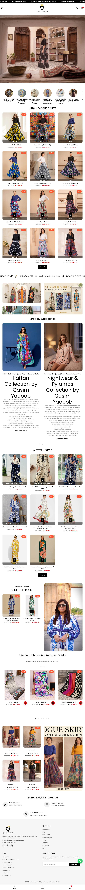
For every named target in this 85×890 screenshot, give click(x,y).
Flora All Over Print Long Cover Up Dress (42, 487)
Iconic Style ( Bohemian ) (15, 183)
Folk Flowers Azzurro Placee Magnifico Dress (70, 527)
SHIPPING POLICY (7, 862)
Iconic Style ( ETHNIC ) (70, 145)
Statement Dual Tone (69, 702)
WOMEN (44, 840)
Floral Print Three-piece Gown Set (70, 487)
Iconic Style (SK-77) (14, 260)
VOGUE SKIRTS (46, 835)
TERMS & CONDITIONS (8, 868)
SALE (43, 832)
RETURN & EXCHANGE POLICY (10, 859)
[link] (63, 617)
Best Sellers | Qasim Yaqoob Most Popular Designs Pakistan (22, 101)
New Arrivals (45, 829)
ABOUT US (5, 857)
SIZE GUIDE (45, 843)
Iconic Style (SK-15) (11, 753)
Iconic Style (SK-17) (70, 222)
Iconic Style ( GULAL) (14, 145)
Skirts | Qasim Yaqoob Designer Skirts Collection (73, 100)
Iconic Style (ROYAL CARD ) (14, 222)
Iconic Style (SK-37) (70, 260)
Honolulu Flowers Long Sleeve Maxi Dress (42, 567)
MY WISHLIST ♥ (6, 876)
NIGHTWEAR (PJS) (47, 837)
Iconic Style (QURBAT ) (70, 183)
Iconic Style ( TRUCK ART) (42, 145)
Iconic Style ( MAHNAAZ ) (42, 183)
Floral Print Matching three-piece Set (14, 527)
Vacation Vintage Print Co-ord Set (15, 487)
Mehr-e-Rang (13, 702)
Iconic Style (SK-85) (32, 787)
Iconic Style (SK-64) (42, 260)
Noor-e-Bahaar (41, 702)
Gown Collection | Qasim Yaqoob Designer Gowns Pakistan (34, 101)
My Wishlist (45, 845)
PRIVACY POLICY (7, 865)
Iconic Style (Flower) (42, 222)
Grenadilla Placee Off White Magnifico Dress (42, 527)
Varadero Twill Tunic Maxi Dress (32, 619)
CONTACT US (6, 870)
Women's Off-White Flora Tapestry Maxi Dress (11, 619)
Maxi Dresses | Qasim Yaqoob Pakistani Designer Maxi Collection (48, 101)
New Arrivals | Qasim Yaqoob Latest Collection (9, 100)
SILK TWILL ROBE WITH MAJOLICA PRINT (14, 567)
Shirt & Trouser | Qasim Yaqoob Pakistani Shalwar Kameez (60, 101)
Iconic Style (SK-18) (32, 753)
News (43, 848)
